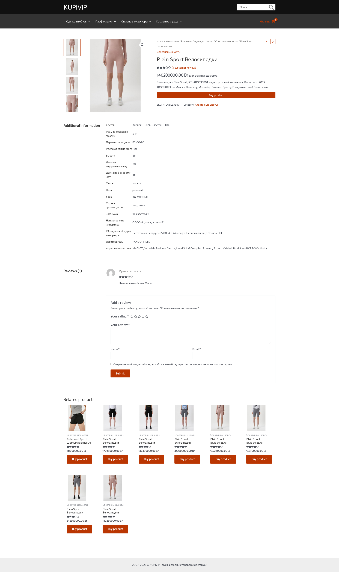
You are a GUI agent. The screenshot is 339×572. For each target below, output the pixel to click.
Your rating (120, 316)
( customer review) (184, 67)
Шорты (209, 41)
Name (115, 349)
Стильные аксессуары (134, 21)
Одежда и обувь (76, 21)
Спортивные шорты (226, 41)
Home (160, 41)
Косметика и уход (167, 21)
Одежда (198, 41)
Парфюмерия (103, 21)
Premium (186, 41)
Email (196, 349)
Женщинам (172, 41)
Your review (120, 325)
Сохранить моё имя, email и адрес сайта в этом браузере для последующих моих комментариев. (173, 364)
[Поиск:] (253, 7)
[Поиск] (271, 7)
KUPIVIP (75, 7)
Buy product (216, 95)
